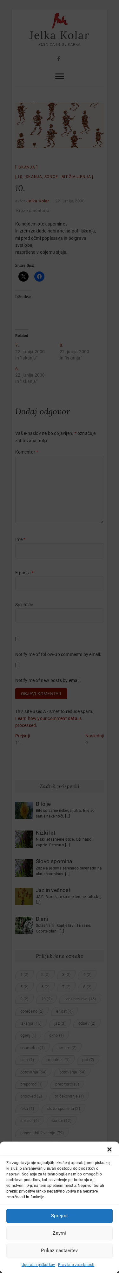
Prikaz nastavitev (59, 1250)
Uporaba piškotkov (38, 1265)
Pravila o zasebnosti (76, 1265)
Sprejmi (59, 1216)
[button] (109, 1149)
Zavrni (59, 1233)
